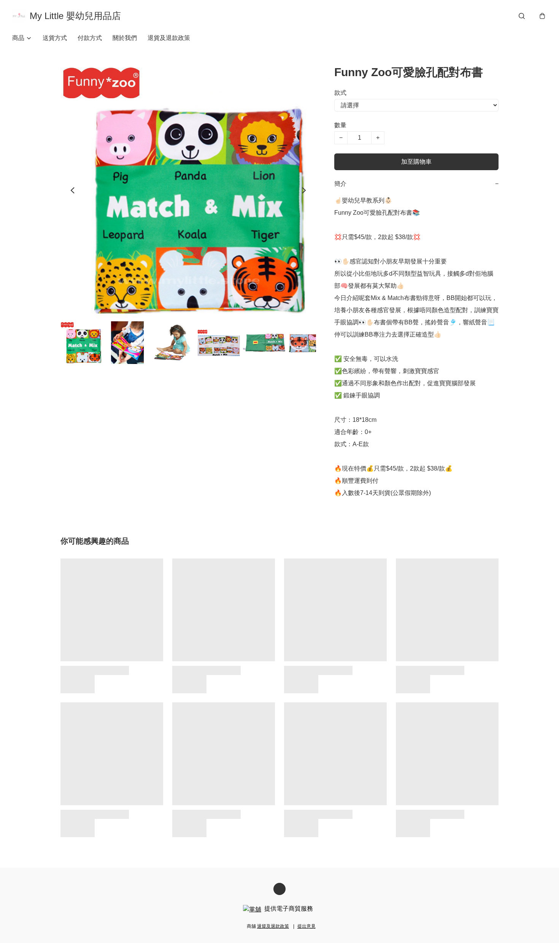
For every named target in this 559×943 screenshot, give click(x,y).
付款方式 (90, 38)
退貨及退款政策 (169, 38)
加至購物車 (416, 161)
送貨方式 (55, 38)
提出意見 (306, 926)
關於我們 (125, 38)
